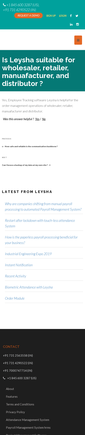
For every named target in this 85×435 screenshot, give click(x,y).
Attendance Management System (27, 419)
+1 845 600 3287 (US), (22, 5)
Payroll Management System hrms (28, 427)
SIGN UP (51, 15)
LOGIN (63, 15)
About (10, 389)
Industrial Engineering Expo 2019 (28, 254)
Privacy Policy (15, 412)
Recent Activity (15, 276)
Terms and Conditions (20, 404)
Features (12, 396)
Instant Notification (19, 265)
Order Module (15, 298)
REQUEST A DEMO (28, 15)
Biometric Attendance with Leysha (29, 287)
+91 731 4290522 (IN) (19, 10)
